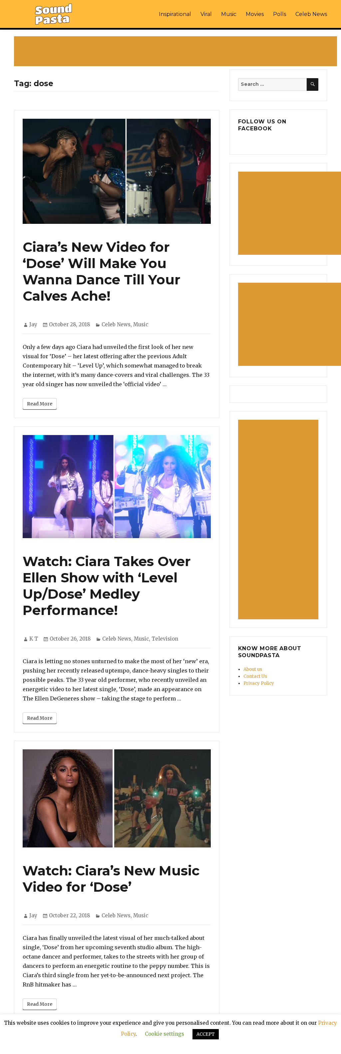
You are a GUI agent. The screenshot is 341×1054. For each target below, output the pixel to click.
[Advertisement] (176, 52)
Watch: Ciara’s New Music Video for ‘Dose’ (111, 878)
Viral (206, 14)
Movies (255, 14)
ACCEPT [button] (205, 1034)
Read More (39, 404)
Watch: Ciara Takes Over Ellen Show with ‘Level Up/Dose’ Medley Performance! (107, 585)
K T (33, 639)
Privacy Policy (258, 683)
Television (165, 639)
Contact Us (255, 676)
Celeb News (311, 14)
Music (228, 14)
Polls (279, 14)
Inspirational (175, 14)
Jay (33, 324)
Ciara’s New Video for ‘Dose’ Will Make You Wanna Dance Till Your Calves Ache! (101, 271)
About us (252, 669)
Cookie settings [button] (164, 1034)
